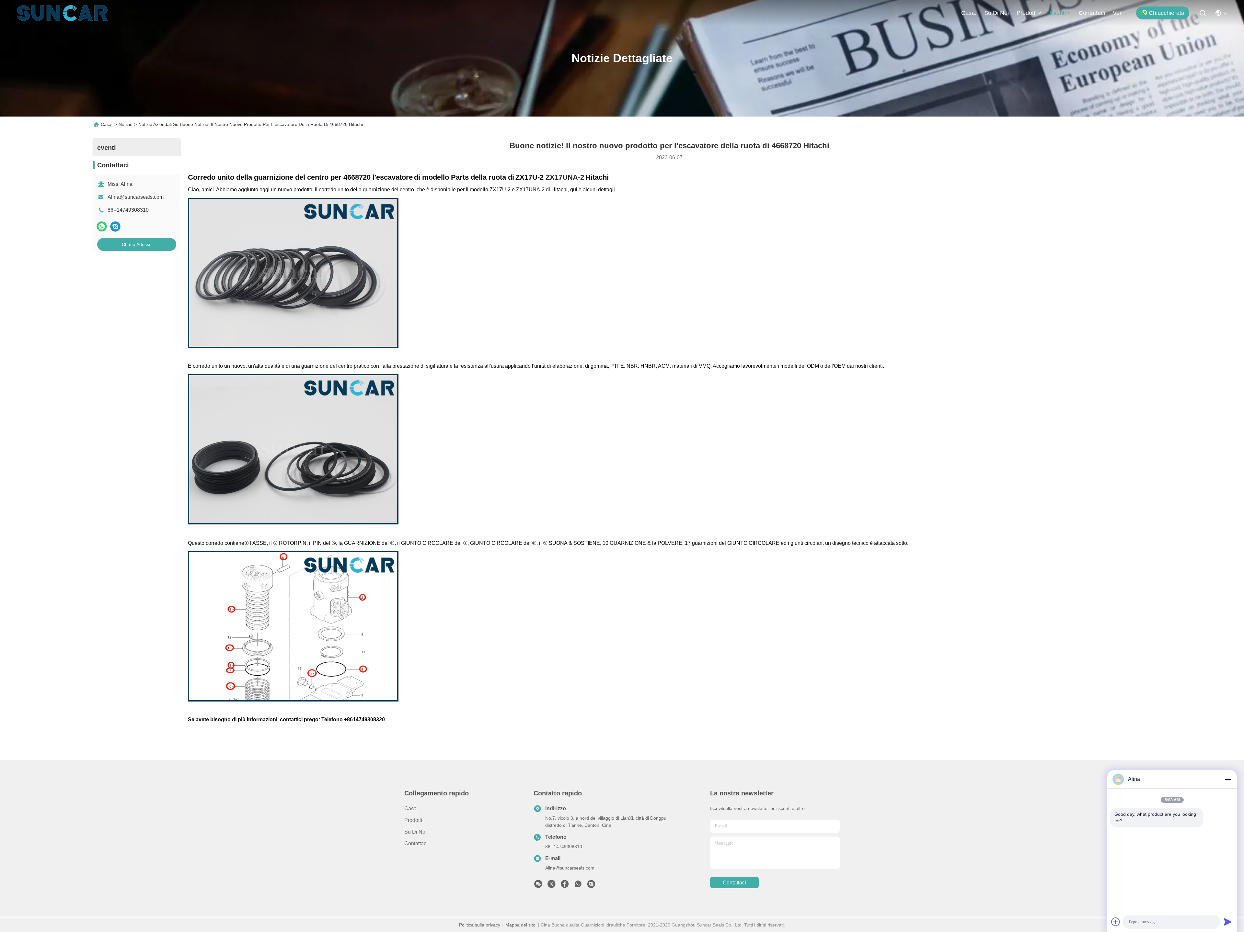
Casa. (968, 13)
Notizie (125, 124)
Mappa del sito (520, 924)
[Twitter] (551, 885)
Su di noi (996, 13)
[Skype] (115, 226)
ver (1117, 13)
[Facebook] (564, 885)
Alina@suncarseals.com (136, 197)
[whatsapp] (102, 226)
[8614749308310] (577, 885)
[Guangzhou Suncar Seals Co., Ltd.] (62, 13)
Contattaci (1092, 13)
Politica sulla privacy (479, 924)
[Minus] (1228, 779)
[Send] (1228, 922)
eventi (1058, 13)
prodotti (1027, 13)
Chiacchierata (1166, 13)
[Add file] (1115, 922)
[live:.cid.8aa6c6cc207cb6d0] (591, 885)
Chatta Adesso (137, 244)
